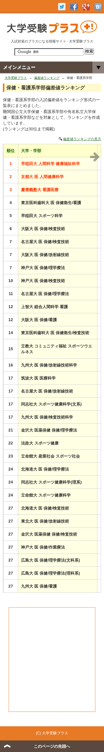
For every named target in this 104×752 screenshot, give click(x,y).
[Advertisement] (52, 659)
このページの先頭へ (52, 746)
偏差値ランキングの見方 (82, 139)
